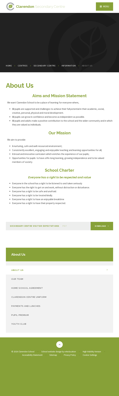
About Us (87, 65)
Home (9, 65)
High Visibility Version (92, 351)
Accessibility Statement (32, 355)
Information (69, 65)
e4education (70, 351)
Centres (23, 65)
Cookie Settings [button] (90, 355)
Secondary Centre (45, 65)
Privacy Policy (70, 355)
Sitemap (53, 355)
